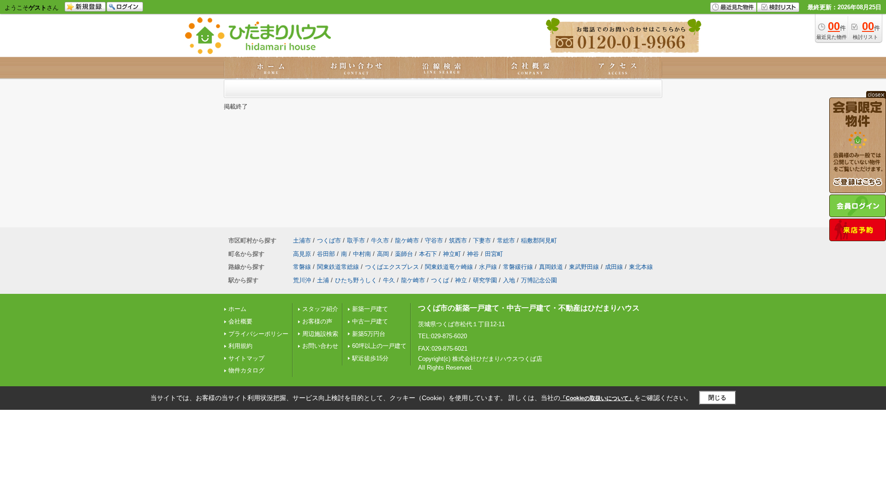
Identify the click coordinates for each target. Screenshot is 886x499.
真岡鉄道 (551, 266)
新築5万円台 (368, 333)
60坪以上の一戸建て (379, 345)
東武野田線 (584, 266)
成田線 (614, 266)
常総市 (506, 240)
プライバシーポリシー (258, 333)
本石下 (428, 253)
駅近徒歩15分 (370, 358)
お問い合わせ (320, 345)
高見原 (302, 253)
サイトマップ (246, 358)
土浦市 (302, 240)
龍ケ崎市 (407, 240)
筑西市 (458, 240)
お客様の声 (317, 321)
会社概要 (240, 321)
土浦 (323, 280)
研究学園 (485, 280)
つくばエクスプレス (392, 266)
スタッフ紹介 (320, 308)
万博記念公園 (539, 280)
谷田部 (326, 253)
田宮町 (494, 253)
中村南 (362, 253)
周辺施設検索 (320, 333)
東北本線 (641, 266)
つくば (440, 280)
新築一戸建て (370, 308)
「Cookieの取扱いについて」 (597, 398)
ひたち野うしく (356, 280)
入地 (509, 280)
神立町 (452, 253)
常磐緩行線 (518, 266)
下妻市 (482, 240)
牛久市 (380, 240)
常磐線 (302, 266)
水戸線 (488, 266)
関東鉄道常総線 (338, 266)
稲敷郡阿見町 (539, 240)
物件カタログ (246, 370)
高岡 (383, 253)
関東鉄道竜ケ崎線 (449, 266)
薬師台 (404, 253)
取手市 (356, 240)
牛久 (389, 280)
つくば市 (329, 240)
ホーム (237, 308)
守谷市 (434, 240)
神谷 (473, 253)
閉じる (717, 397)
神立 (461, 280)
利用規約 (240, 345)
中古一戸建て (370, 321)
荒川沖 (302, 280)
